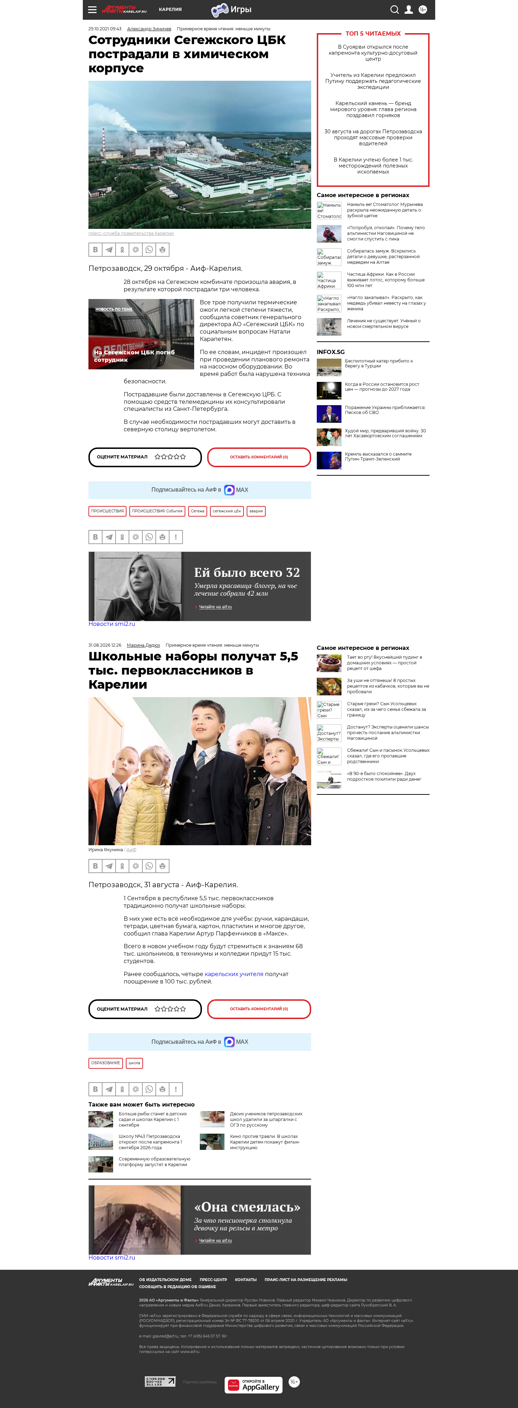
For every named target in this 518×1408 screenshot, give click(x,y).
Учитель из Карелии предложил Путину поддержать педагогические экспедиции (373, 81)
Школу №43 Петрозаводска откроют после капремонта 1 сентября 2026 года (150, 1142)
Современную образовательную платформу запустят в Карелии (154, 1161)
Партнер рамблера (200, 1382)
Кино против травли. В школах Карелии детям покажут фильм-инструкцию (265, 1142)
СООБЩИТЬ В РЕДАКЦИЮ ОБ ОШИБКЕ (177, 1287)
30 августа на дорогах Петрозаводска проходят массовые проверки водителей (373, 138)
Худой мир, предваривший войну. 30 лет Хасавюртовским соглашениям (385, 433)
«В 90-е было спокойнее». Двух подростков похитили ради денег (384, 776)
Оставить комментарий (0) (259, 457)
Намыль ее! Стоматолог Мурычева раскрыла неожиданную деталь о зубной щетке (385, 210)
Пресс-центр (213, 1280)
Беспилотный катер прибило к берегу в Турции (379, 363)
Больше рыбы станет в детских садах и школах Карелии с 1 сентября (153, 1119)
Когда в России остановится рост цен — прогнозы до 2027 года (382, 387)
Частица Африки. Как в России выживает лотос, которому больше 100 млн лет (386, 280)
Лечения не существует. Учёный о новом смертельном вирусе (384, 323)
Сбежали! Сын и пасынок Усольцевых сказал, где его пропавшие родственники (388, 756)
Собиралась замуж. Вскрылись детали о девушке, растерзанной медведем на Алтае (383, 256)
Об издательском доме (165, 1280)
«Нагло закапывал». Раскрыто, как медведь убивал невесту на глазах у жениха (386, 303)
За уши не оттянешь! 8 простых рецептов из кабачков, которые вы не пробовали (388, 686)
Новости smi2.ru (111, 624)
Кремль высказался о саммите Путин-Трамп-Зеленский (378, 457)
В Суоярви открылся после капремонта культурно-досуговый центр (373, 53)
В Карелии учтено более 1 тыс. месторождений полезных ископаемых (373, 166)
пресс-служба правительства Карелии (131, 233)
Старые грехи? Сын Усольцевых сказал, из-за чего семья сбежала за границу (386, 709)
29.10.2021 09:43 (105, 28)
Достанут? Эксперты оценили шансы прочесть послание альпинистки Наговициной (388, 732)
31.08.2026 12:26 (104, 645)
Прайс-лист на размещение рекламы (306, 1280)
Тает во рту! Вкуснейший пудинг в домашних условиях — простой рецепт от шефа (384, 662)
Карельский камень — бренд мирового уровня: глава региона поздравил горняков (373, 109)
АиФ (131, 849)
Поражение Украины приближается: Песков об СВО (385, 410)
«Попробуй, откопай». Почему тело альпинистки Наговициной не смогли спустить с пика (386, 233)
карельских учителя (234, 974)
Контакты (246, 1280)
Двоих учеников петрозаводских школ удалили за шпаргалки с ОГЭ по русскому (266, 1119)
